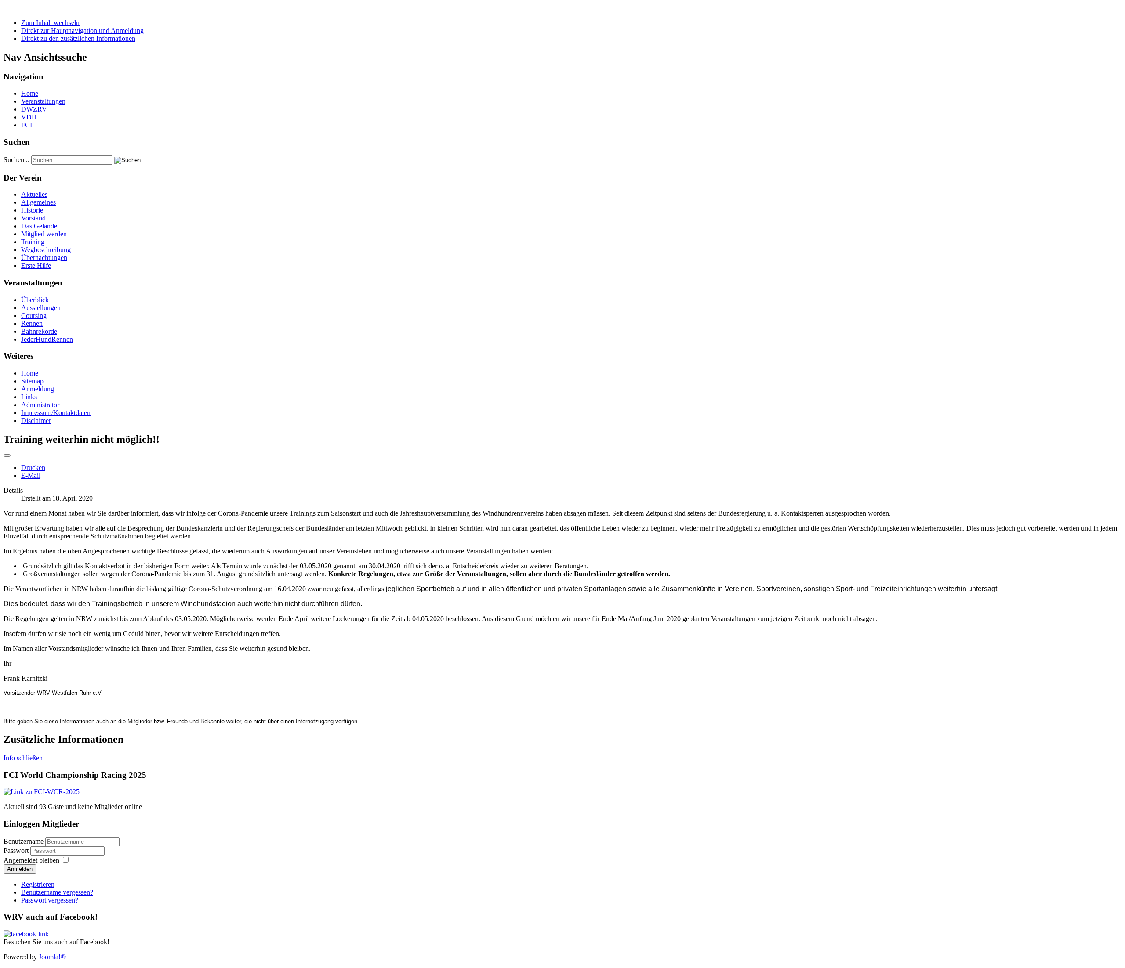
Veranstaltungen (43, 101)
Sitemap (32, 381)
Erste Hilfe (36, 265)
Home (29, 93)
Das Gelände (39, 226)
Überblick (35, 299)
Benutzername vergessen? (57, 892)
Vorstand (33, 218)
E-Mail (30, 475)
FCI (26, 125)
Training (32, 242)
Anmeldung (37, 389)
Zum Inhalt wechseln (50, 22)
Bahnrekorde (39, 331)
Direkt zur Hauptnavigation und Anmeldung (82, 30)
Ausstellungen (41, 307)
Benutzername (24, 841)
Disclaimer (36, 420)
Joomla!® (52, 957)
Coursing (34, 315)
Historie (32, 210)
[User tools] (7, 455)
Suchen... (16, 159)
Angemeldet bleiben (31, 860)
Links (29, 397)
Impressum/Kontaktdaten (56, 412)
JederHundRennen (47, 339)
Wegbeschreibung (46, 249)
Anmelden (20, 869)
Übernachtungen (44, 257)
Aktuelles (34, 194)
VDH (29, 117)
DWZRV (34, 109)
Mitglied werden (44, 234)
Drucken (33, 467)
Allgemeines (38, 202)
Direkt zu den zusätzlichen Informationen (78, 38)
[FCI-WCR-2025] (42, 791)
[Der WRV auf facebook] (26, 934)
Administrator (40, 404)
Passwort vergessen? (49, 900)
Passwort (17, 850)
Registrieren (37, 884)
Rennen (32, 323)
